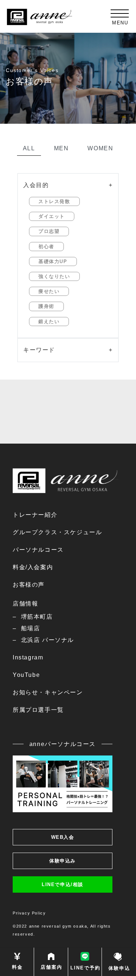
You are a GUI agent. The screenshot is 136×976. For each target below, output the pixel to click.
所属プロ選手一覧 (38, 710)
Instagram (28, 657)
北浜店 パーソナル (47, 640)
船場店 (30, 628)
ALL (29, 148)
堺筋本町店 (37, 617)
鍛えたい (48, 321)
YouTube (26, 675)
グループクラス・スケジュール (57, 532)
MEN (61, 148)
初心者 (46, 246)
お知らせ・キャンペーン (48, 692)
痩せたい (48, 291)
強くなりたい (54, 276)
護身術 (46, 306)
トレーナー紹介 (35, 515)
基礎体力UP (52, 261)
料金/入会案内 (33, 567)
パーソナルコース (38, 550)
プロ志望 (48, 231)
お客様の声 (29, 585)
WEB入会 (62, 837)
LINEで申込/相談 (62, 884)
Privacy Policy (29, 913)
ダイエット (51, 216)
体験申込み (62, 861)
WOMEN (100, 148)
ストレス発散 (54, 201)
